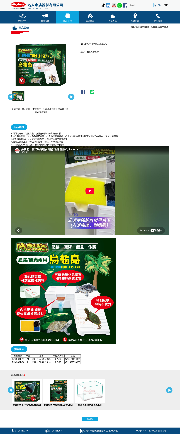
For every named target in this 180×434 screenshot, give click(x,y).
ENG (166, 5)
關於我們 (22, 21)
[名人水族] (37, 5)
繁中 (160, 5)
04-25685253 (55, 431)
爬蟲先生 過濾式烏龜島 (159, 27)
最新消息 (45, 21)
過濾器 (146, 27)
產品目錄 (67, 21)
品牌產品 (90, 21)
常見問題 (135, 21)
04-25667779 (21, 431)
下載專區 (112, 21)
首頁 (133, 27)
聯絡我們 (158, 21)
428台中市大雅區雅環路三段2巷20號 (100, 431)
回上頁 (90, 419)
